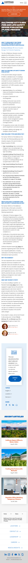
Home (5, 514)
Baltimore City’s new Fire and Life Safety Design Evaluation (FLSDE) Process (13, 520)
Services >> (8, 397)
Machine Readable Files (16, 559)
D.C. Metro (18, 246)
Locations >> (8, 394)
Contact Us (4, 321)
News (16, 514)
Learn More (14, 14)
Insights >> (8, 390)
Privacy (8, 559)
